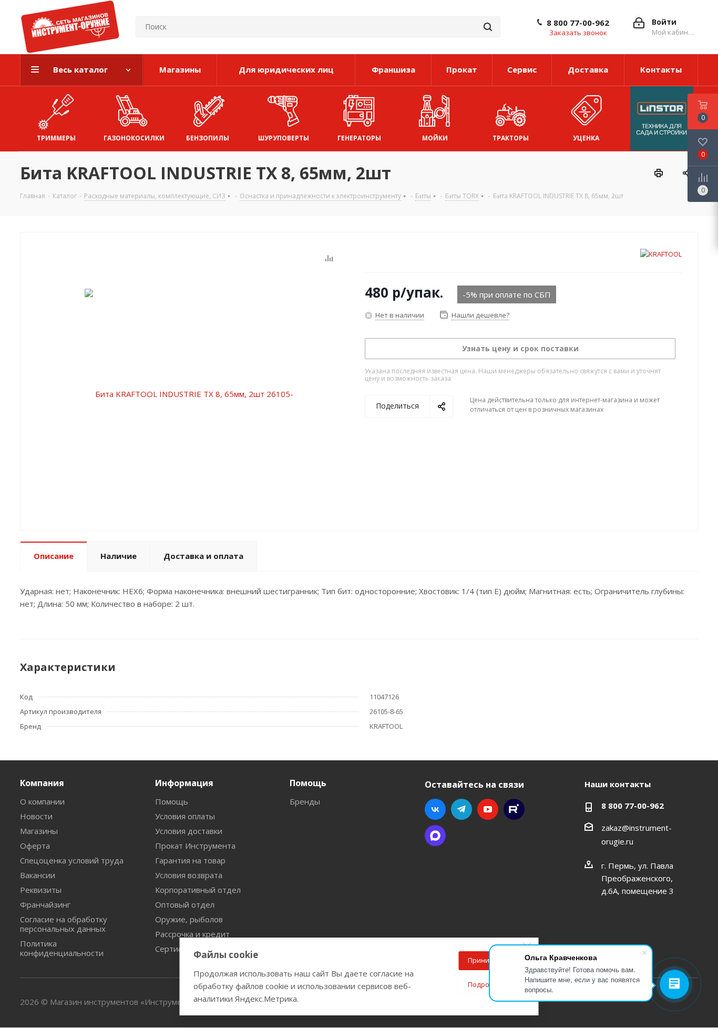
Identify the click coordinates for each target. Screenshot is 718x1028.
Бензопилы (207, 138)
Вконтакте (435, 809)
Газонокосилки (134, 138)
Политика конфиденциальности (62, 948)
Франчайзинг (45, 904)
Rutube (514, 809)
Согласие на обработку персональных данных (63, 924)
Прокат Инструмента (195, 845)
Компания (42, 783)
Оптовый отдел (184, 904)
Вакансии (37, 875)
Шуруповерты (283, 138)
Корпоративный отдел (198, 889)
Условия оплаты (185, 816)
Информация (184, 783)
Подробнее (487, 984)
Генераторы (359, 138)
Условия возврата (188, 875)
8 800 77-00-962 (578, 22)
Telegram (461, 809)
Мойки (435, 138)
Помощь (171, 801)
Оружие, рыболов (189, 919)
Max (435, 835)
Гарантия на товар (190, 860)
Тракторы (511, 138)
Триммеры (56, 138)
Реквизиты (40, 889)
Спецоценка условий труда (72, 860)
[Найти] (487, 26)
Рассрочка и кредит (192, 934)
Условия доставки (188, 831)
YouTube (487, 809)
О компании (42, 801)
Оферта (35, 845)
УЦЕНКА (586, 138)
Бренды (305, 801)
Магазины (39, 831)
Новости (36, 816)
